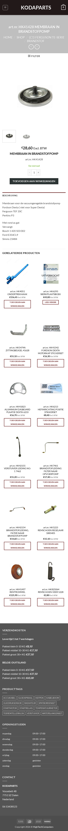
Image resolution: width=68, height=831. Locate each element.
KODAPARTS (34, 7)
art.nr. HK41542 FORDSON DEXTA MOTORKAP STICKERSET (50, 350)
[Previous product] (37, 46)
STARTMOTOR (10, 708)
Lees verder (50, 302)
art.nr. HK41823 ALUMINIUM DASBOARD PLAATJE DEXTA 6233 (17, 409)
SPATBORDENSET (47, 703)
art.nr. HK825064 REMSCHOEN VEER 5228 (50, 590)
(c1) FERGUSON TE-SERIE (47, 37)
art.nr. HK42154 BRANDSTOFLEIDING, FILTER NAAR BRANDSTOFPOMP (17, 531)
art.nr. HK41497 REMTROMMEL (17, 590)
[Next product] (31, 46)
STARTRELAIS (26, 708)
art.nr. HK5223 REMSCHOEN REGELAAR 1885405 (50, 530)
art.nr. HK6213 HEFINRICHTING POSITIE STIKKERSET (51, 409)
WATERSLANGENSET (52, 713)
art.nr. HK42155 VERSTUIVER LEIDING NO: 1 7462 (17, 468)
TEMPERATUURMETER (46, 708)
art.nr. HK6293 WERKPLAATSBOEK (50, 292)
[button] (5, 7)
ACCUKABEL (9, 698)
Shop (21, 37)
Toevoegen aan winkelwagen (34, 181)
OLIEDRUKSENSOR (12, 703)
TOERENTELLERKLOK (13, 713)
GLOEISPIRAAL (25, 698)
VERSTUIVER (33, 713)
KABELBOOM (52, 698)
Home (8, 37)
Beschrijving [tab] (9, 195)
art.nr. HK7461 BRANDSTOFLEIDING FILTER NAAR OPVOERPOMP (51, 469)
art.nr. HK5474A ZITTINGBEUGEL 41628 (17, 349)
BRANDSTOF (36, 41)
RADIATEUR (30, 703)
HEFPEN (39, 698)
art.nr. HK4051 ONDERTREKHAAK (17, 292)
